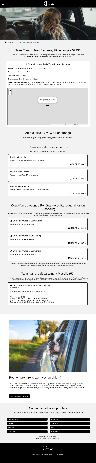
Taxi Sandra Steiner (19, 157)
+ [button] (10, 90)
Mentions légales (47, 454)
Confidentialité (36, 454)
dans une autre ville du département (48, 438)
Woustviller (54, 431)
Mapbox (85, 124)
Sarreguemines (13, 419)
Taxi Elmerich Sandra (19, 172)
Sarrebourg (54, 419)
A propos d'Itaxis (59, 454)
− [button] (10, 93)
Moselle (10, 42)
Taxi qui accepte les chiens (19, 396)
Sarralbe (11, 427)
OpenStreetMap (63, 124)
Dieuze (53, 427)
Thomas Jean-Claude (19, 186)
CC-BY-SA (75, 124)
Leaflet (51, 124)
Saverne (11, 423)
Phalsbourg (54, 423)
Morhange (11, 431)
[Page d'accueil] (6, 42)
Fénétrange (18, 42)
